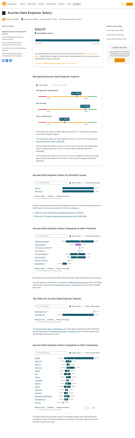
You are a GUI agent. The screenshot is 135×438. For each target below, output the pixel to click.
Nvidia (37, 387)
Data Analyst (39, 264)
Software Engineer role (77, 283)
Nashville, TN (40, 315)
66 (93, 408)
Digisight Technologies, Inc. (45, 396)
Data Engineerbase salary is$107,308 (50, 142)
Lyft (36, 374)
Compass (38, 390)
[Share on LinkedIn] (10, 60)
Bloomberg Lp (40, 400)
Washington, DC (41, 312)
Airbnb (37, 371)
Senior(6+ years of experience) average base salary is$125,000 (59, 213)
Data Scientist (40, 257)
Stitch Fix (38, 362)
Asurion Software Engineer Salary (117, 39)
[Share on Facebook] (7, 60)
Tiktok (37, 377)
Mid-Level (38, 192)
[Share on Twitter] (3, 60)
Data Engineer (40, 245)
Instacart (38, 393)
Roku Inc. (38, 368)
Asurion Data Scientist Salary (115, 35)
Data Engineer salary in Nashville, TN (65, 332)
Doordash (38, 381)
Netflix (37, 358)
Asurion (38, 403)
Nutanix (38, 384)
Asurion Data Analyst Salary (115, 30)
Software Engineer (42, 242)
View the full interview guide (55, 63)
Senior (37, 188)
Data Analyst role (62, 285)
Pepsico (38, 365)
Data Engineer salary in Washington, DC (51, 329)
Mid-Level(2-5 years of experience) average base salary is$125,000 (60, 216)
